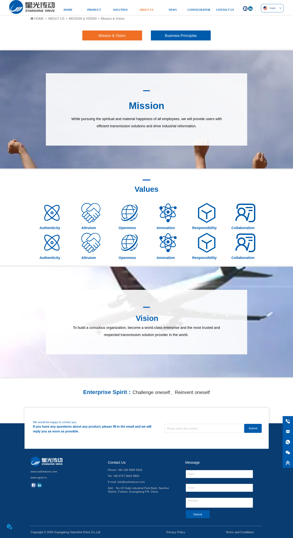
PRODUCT (94, 9)
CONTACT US (225, 9)
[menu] (146, 35)
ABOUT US (146, 9)
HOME (68, 9)
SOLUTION (120, 9)
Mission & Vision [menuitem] (112, 35)
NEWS (173, 9)
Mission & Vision (113, 18)
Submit (253, 428)
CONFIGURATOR (198, 9)
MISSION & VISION (83, 18)
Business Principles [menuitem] (181, 35)
